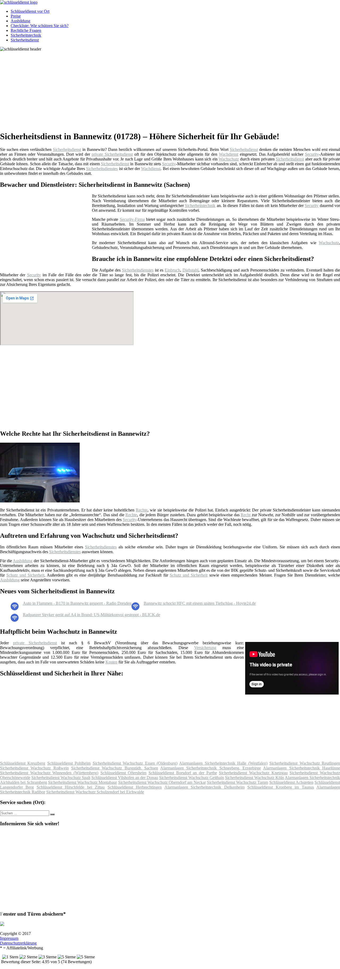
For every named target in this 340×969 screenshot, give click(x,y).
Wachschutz (229, 159)
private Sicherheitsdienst (112, 154)
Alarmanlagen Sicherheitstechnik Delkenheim (204, 787)
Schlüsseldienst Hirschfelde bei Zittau (71, 787)
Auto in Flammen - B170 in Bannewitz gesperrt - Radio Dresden (77, 603)
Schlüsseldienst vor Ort (30, 11)
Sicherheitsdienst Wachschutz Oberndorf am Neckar (162, 782)
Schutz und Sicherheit (25, 575)
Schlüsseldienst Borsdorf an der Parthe (182, 773)
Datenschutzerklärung (18, 943)
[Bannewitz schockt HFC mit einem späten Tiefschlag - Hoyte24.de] (135, 609)
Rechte (141, 510)
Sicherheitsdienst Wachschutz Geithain (191, 777)
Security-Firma (132, 219)
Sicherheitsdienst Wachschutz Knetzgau (253, 773)
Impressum (9, 938)
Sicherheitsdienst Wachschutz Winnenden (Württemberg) (49, 773)
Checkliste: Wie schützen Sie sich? (40, 25)
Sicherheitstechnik (26, 35)
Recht (245, 515)
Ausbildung (20, 21)
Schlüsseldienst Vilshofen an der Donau (124, 777)
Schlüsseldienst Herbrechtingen (135, 787)
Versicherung (205, 647)
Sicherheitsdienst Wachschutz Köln (254, 777)
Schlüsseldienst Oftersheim (123, 773)
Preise (16, 16)
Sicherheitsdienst (25, 40)
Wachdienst (228, 154)
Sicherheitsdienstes (102, 168)
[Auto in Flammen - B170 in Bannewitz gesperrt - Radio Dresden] (15, 609)
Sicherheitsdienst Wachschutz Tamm (237, 782)
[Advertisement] (163, 89)
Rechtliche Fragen (26, 30)
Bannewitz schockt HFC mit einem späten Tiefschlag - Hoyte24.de (200, 603)
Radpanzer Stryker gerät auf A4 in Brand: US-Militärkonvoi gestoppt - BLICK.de (91, 614)
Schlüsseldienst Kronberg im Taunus (280, 787)
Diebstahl (190, 270)
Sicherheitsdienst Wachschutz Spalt (60, 777)
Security (312, 154)
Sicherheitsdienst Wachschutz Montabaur (82, 782)
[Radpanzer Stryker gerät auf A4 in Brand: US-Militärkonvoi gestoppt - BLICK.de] (15, 620)
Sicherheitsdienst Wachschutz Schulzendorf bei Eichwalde (95, 792)
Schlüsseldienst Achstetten (291, 782)
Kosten (111, 662)
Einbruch (172, 270)
